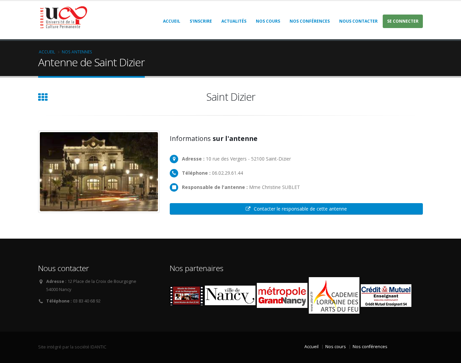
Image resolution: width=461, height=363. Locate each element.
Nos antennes (77, 51)
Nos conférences (310, 21)
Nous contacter (358, 21)
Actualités (233, 21)
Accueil (171, 21)
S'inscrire (201, 21)
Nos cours (268, 21)
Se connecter (402, 21)
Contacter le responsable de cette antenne (300, 208)
